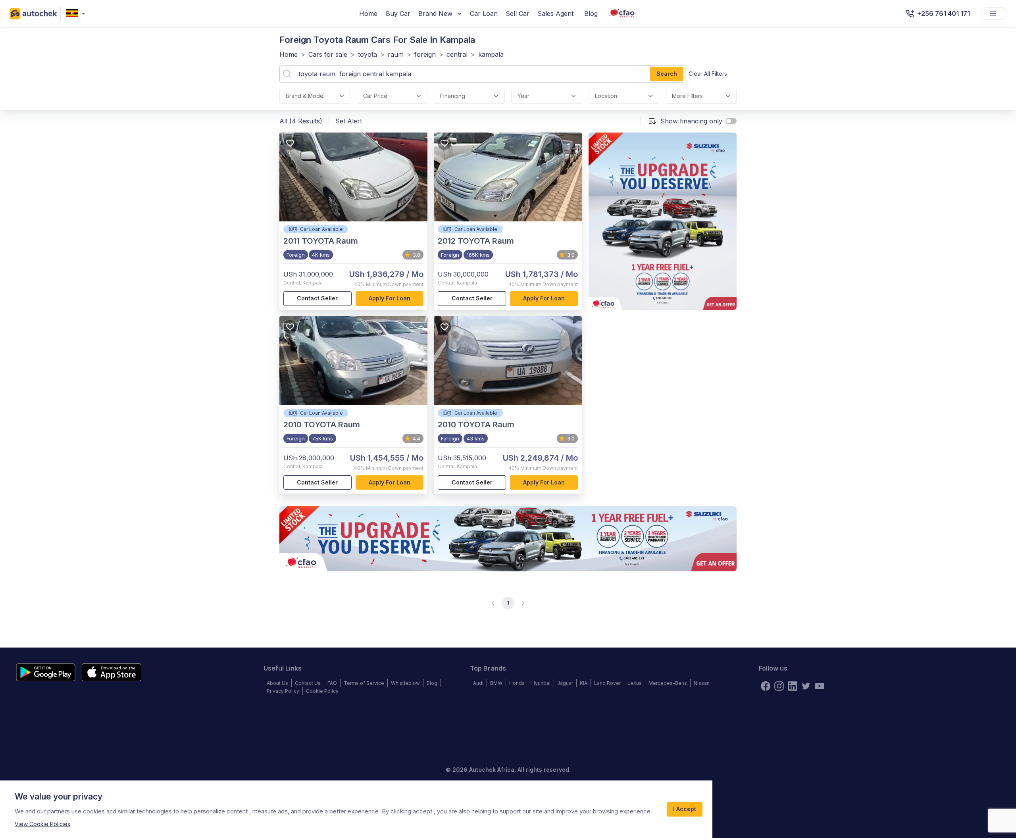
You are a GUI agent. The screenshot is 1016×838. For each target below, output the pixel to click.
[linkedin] (792, 686)
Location (606, 95)
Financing (452, 95)
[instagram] (779, 686)
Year (523, 95)
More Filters (687, 95)
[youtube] (819, 686)
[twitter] (806, 686)
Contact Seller (317, 298)
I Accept (684, 808)
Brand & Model (305, 95)
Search (666, 73)
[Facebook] (765, 686)
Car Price (375, 95)
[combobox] (77, 14)
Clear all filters (708, 73)
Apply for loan (389, 298)
